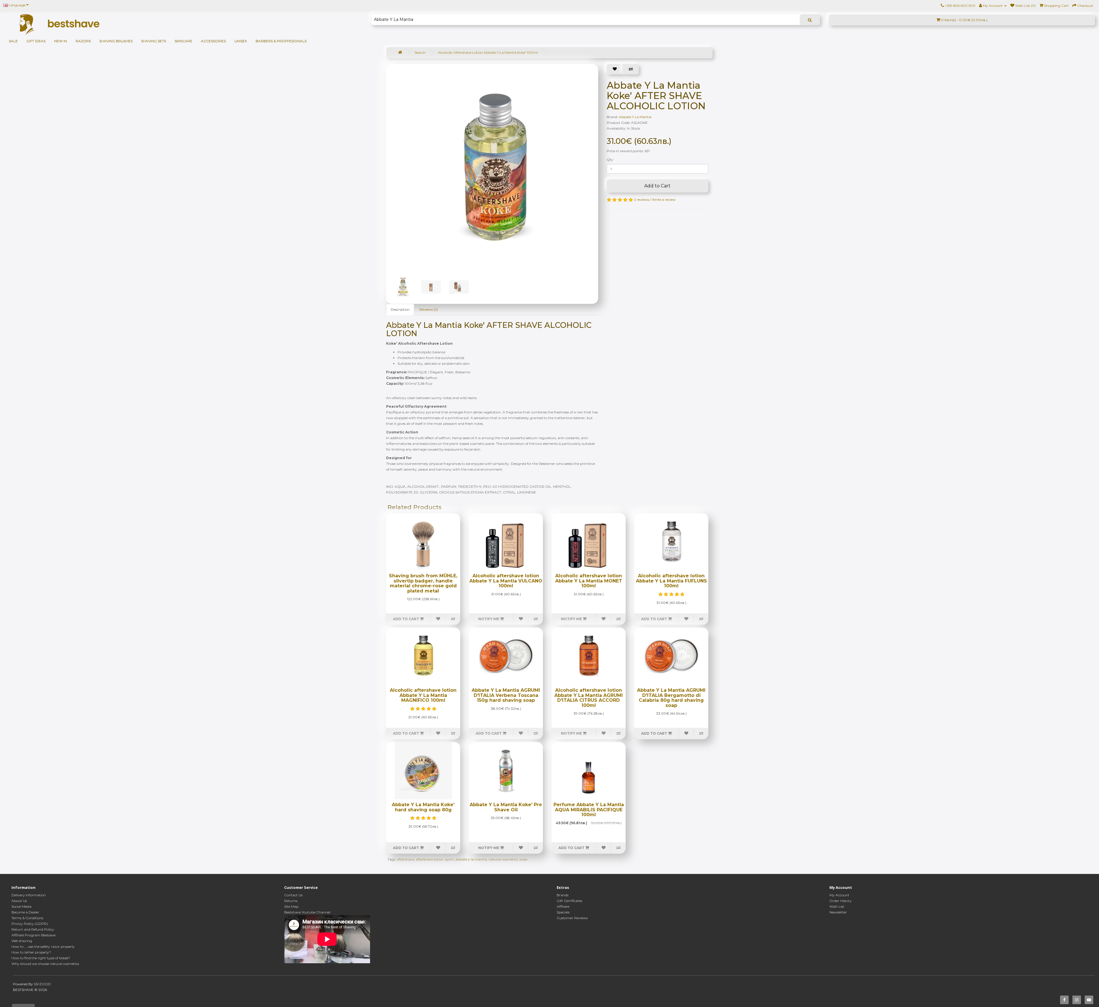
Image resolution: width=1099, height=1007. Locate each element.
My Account (839, 895)
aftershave (405, 859)
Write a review (664, 199)
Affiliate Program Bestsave (33, 935)
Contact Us (293, 895)
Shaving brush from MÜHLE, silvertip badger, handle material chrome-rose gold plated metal (423, 583)
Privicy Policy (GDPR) (29, 923)
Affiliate (563, 906)
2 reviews (641, 199)
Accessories (213, 41)
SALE (13, 41)
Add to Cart (657, 186)
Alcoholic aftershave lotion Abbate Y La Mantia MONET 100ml (588, 580)
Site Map (291, 906)
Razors (83, 41)
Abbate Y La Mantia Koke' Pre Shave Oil (506, 807)
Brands (562, 895)
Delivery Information (28, 895)
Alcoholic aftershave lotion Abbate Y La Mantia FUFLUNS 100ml (671, 580)
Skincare (183, 41)
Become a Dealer (25, 912)
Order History (840, 901)
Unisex (240, 41)
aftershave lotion (429, 859)
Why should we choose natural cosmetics (45, 964)
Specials (563, 912)
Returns (290, 901)
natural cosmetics (503, 859)
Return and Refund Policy (32, 929)
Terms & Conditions (27, 918)
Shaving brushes (116, 41)
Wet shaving (21, 941)
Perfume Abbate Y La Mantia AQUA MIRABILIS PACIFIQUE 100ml (589, 809)
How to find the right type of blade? (40, 958)
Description (400, 309)
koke (523, 859)
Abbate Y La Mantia (635, 117)
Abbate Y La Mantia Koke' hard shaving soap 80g (423, 807)
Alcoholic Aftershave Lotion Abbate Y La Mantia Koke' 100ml (488, 52)
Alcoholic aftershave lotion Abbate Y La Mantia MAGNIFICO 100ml (423, 695)
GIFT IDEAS (36, 41)
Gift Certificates (569, 901)
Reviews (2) (428, 309)
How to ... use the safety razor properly (43, 946)
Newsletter (838, 912)
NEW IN (60, 41)
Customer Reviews (572, 918)
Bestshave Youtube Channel (307, 912)
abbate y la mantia (471, 859)
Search (420, 52)
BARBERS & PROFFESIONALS (281, 41)
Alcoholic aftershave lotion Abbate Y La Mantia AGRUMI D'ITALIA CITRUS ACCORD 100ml (588, 697)
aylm (449, 859)
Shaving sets (153, 41)
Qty (610, 159)
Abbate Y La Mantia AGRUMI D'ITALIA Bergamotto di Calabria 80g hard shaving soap (671, 697)
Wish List (836, 906)
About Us (19, 901)
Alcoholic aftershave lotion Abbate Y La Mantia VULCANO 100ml (505, 580)
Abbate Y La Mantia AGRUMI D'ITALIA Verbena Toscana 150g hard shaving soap (506, 695)
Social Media (21, 906)
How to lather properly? (31, 952)
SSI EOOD (42, 984)
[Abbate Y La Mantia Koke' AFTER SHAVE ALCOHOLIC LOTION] (495, 167)
